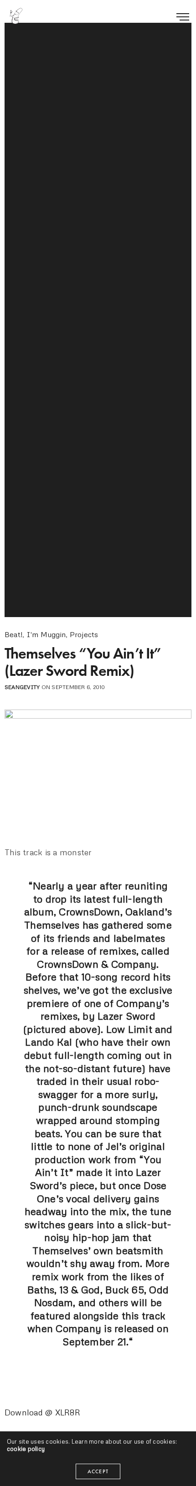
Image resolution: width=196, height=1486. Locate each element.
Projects (84, 634)
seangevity (22, 687)
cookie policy (26, 1448)
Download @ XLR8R (42, 1412)
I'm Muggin (46, 634)
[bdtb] (16, 16)
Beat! (13, 634)
